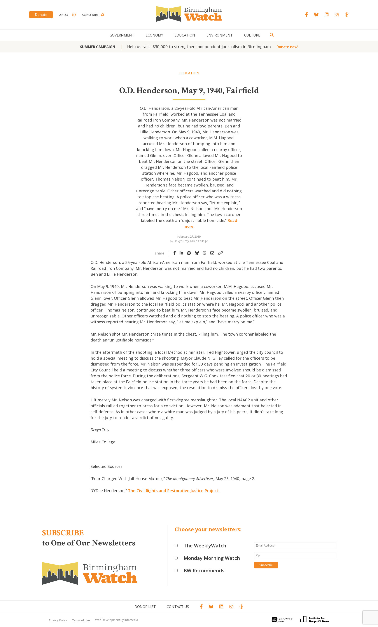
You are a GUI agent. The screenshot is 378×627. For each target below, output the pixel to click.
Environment (219, 35)
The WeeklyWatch (205, 545)
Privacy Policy (58, 620)
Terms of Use (81, 620)
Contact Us (178, 606)
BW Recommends (204, 570)
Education (185, 35)
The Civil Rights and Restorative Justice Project (173, 490)
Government (122, 35)
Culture (252, 35)
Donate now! (287, 46)
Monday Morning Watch (212, 558)
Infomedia (131, 620)
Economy (154, 35)
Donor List (145, 606)
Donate (41, 14)
